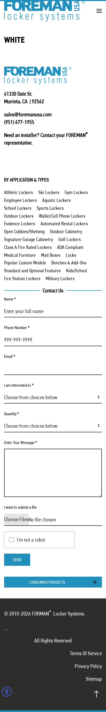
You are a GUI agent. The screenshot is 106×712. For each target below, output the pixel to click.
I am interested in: (19, 385)
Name (10, 299)
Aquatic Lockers (56, 200)
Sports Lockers (50, 208)
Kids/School (76, 270)
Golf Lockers (69, 239)
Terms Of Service (86, 653)
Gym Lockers (76, 192)
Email (9, 356)
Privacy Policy (88, 666)
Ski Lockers (48, 192)
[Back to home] (45, 10)
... (5, 627)
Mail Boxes (50, 255)
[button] (99, 10)
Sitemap (94, 679)
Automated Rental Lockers (64, 223)
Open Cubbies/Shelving (24, 231)
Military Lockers (60, 278)
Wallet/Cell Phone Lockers (62, 216)
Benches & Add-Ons (68, 263)
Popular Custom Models (25, 263)
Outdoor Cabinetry (66, 231)
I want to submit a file (20, 507)
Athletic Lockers (18, 192)
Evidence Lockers (19, 223)
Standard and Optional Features (32, 270)
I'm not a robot (31, 539)
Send (17, 559)
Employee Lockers (20, 200)
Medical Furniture (20, 255)
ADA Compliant (70, 247)
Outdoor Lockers (18, 216)
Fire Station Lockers (22, 278)
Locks (71, 255)
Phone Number (17, 327)
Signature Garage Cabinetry (28, 239)
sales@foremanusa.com (28, 114)
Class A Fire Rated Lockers (28, 247)
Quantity (11, 413)
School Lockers (17, 208)
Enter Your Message (20, 442)
